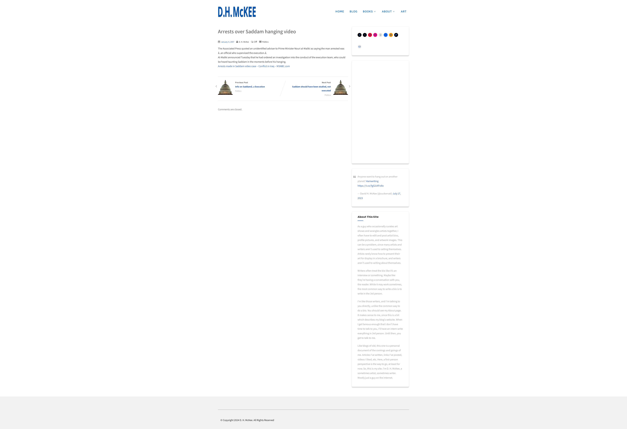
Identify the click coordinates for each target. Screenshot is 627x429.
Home (339, 11)
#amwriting (372, 181)
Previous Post (250, 84)
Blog (353, 11)
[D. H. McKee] (237, 12)
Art (404, 11)
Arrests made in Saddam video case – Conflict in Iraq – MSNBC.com (254, 66)
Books (368, 11)
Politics (265, 41)
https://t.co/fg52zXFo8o (371, 185)
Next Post (311, 86)
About (387, 11)
